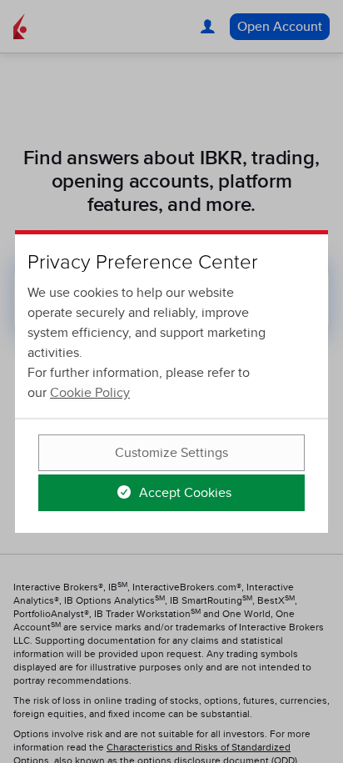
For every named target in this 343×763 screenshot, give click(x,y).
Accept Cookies (183, 492)
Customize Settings (171, 452)
